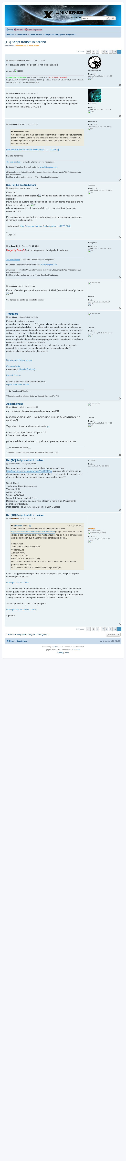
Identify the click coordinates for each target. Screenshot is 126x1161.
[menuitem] (9, 30)
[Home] (63, 15)
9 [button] (110, 51)
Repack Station (13, 375)
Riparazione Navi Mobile (17, 384)
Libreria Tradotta (26, 369)
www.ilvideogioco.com (48, 167)
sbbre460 (18, 526)
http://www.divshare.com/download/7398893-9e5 (29, 471)
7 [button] (103, 51)
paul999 (77, 650)
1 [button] (97, 51)
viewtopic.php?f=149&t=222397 (21, 609)
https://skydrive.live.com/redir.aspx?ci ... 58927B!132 (45, 226)
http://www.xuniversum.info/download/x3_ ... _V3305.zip (32, 149)
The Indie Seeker (13, 162)
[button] (88, 52)
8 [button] (106, 51)
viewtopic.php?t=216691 (17, 582)
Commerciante (13, 366)
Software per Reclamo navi (19, 360)
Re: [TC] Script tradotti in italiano (25, 460)
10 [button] (114, 51)
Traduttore (12, 313)
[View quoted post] (30, 525)
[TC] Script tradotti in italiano (25, 42)
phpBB (54, 647)
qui (48, 426)
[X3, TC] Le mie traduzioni (21, 185)
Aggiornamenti (14, 403)
